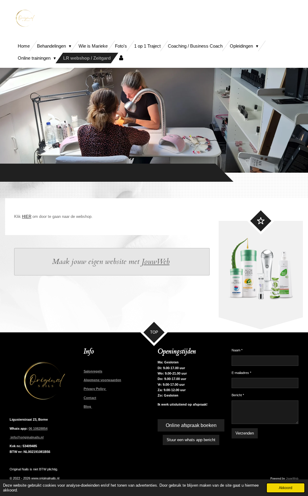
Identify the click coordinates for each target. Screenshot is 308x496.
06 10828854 (38, 428)
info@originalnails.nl (27, 437)
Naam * (237, 350)
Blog (88, 406)
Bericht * (238, 395)
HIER (26, 216)
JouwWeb (156, 262)
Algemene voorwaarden (102, 380)
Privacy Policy (95, 389)
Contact (90, 398)
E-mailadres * (241, 373)
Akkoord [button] (285, 488)
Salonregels (93, 371)
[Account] (121, 58)
